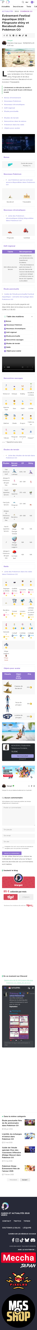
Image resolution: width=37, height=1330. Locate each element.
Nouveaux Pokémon (12, 101)
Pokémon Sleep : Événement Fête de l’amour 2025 (11, 1168)
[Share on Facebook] (7, 35)
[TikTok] (22, 1240)
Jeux (17, 11)
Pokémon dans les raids (14, 125)
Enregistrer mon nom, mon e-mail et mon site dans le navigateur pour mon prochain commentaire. (19, 847)
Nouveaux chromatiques (14, 104)
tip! (11, 897)
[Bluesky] (27, 1240)
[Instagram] (34, 786)
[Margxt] (8, 2)
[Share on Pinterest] (13, 35)
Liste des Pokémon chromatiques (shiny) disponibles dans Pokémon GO (20, 218)
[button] (4, 2)
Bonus (8, 321)
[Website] (29, 786)
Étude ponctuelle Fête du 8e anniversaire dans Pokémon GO (12, 1123)
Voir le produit (22, 756)
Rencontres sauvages (14, 340)
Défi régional (9, 108)
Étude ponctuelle (11, 111)
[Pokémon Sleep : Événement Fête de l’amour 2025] (30, 1168)
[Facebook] (31, 786)
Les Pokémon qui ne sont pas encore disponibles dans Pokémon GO (20, 182)
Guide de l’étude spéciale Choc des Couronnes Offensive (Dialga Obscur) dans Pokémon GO (11, 1153)
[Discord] (33, 1240)
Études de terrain (11, 118)
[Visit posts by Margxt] (4, 786)
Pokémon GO (26, 11)
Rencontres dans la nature (15, 121)
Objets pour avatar (12, 128)
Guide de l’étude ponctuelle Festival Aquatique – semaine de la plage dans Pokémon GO (18, 296)
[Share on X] (10, 35)
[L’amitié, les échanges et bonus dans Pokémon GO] (30, 1136)
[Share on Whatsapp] (16, 35)
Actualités (7, 11)
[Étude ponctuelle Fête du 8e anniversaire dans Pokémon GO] (30, 1122)
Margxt (10, 40)
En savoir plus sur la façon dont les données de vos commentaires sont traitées (17, 861)
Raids (8, 347)
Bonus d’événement (12, 98)
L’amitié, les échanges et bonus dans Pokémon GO (12, 1136)
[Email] (19, 35)
